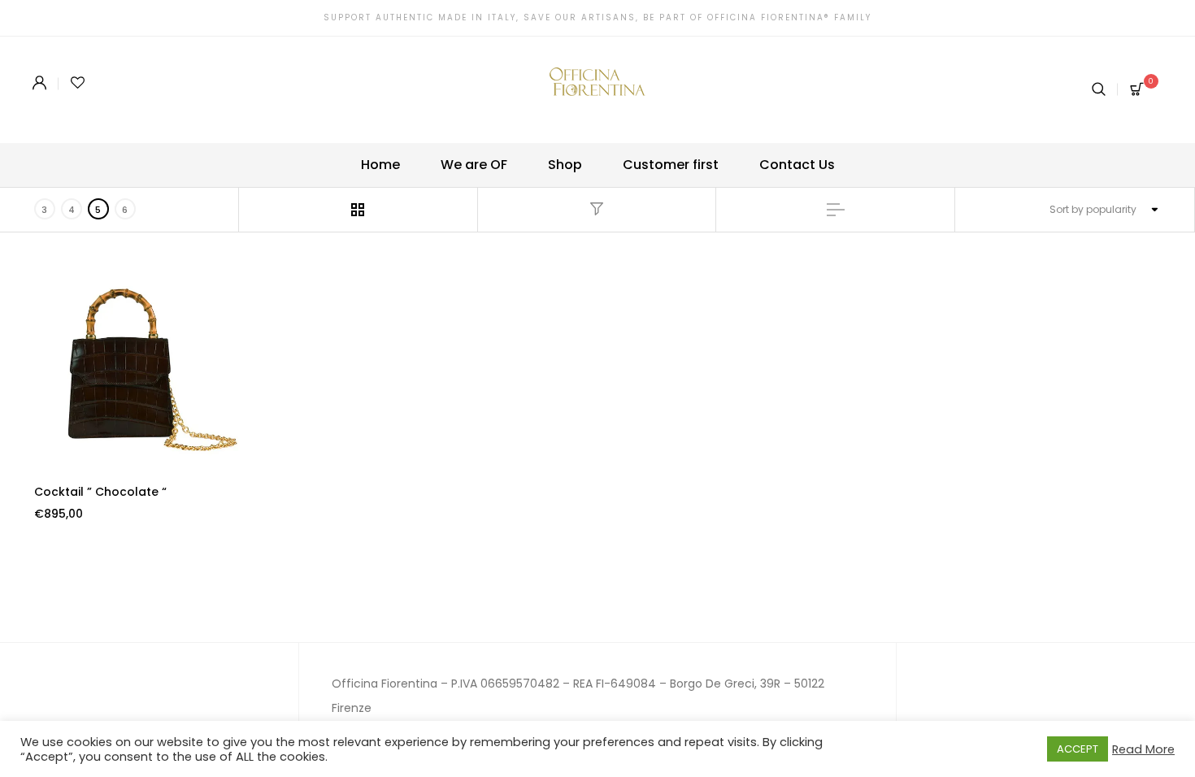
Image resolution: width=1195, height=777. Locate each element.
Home (380, 164)
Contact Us (797, 164)
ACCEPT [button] (1077, 749)
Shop (565, 164)
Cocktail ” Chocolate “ (100, 492)
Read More (1143, 749)
